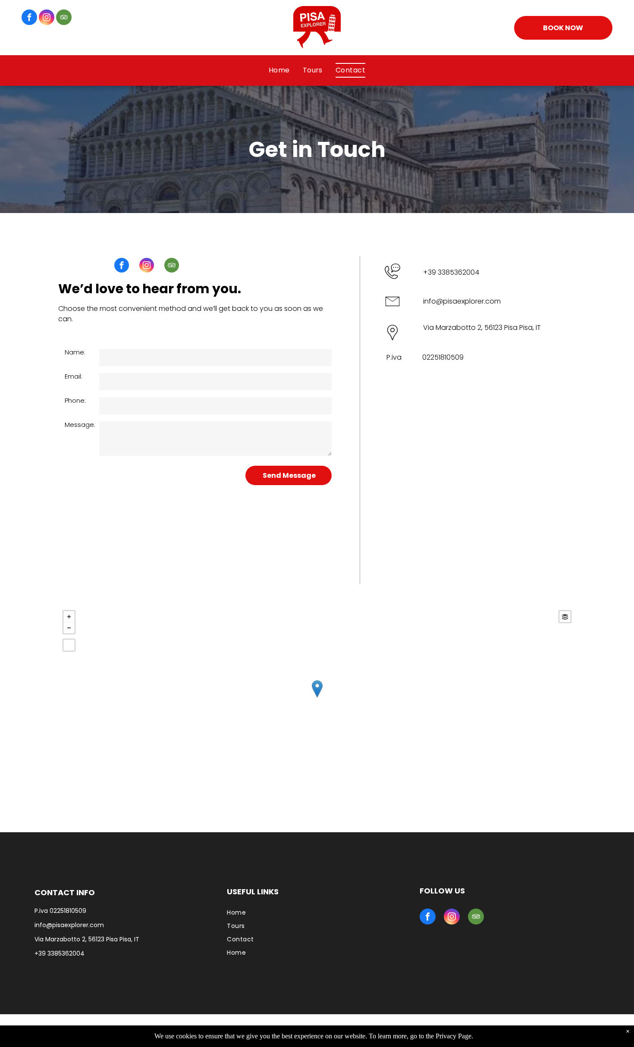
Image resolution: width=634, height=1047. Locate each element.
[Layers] (565, 616)
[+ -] (317, 697)
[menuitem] (279, 70)
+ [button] (69, 616)
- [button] (69, 627)
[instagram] (46, 18)
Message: (80, 424)
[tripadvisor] (64, 18)
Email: (73, 376)
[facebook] (29, 18)
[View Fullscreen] (69, 645)
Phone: (75, 400)
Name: (75, 352)
